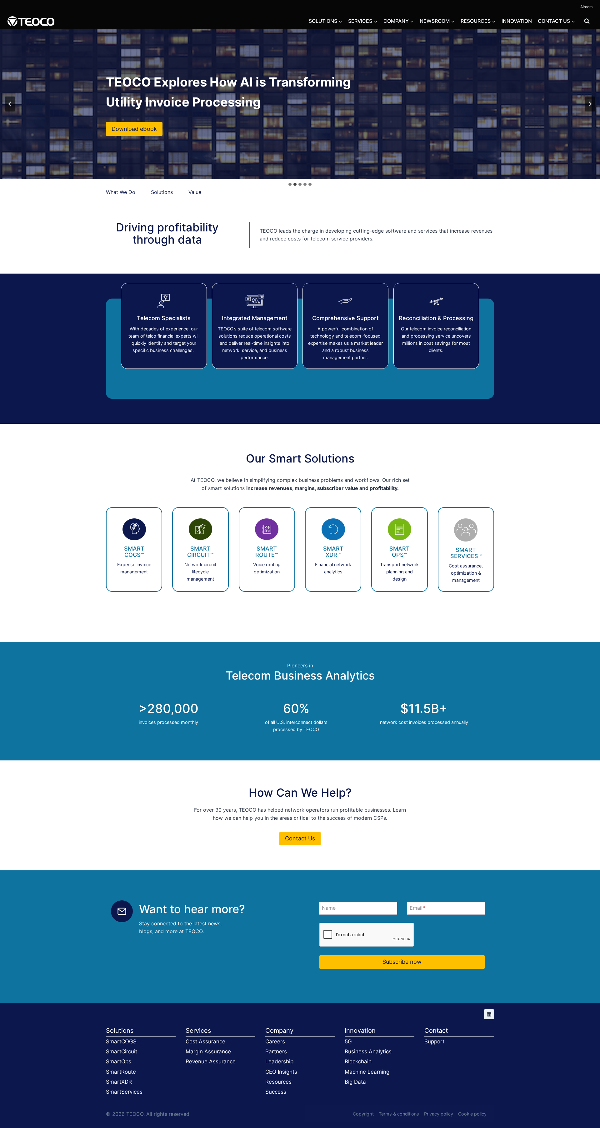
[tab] (290, 184)
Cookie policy (472, 1113)
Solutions (162, 192)
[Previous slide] (10, 103)
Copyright (363, 1113)
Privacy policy (438, 1113)
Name (329, 908)
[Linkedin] (489, 1014)
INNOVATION (517, 21)
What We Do (122, 192)
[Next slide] (590, 103)
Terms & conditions (399, 1113)
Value (194, 192)
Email (418, 908)
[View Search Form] (586, 21)
